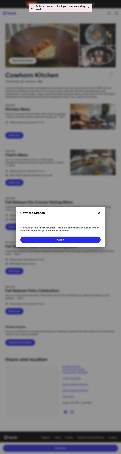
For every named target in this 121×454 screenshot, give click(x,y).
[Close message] (88, 8)
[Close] (99, 213)
